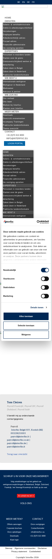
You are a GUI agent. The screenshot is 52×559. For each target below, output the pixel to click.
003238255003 (18, 433)
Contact (10, 131)
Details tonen (37, 307)
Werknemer (8, 88)
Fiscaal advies (10, 41)
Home (8, 17)
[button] (18, 148)
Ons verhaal (8, 98)
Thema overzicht (10, 128)
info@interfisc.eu (17, 138)
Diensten (10, 21)
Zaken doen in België (13, 68)
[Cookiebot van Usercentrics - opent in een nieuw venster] (37, 222)
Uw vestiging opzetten (13, 48)
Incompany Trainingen (13, 122)
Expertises (11, 51)
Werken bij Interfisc (12, 105)
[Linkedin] (30, 509)
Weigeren (26, 334)
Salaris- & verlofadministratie (16, 24)
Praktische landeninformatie (16, 75)
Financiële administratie (14, 45)
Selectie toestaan (26, 325)
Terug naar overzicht (17, 454)
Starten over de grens (13, 58)
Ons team (7, 102)
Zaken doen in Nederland (14, 71)
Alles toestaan (26, 316)
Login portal (15, 143)
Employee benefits (11, 35)
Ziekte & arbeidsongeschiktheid (17, 28)
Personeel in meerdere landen (17, 55)
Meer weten (12, 111)
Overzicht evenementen (14, 118)
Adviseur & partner (11, 92)
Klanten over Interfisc (13, 108)
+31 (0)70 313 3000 (15, 135)
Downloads (8, 115)
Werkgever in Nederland (14, 85)
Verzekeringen (9, 31)
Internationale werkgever (14, 81)
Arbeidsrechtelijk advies (14, 38)
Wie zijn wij (11, 95)
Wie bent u (11, 78)
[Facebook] (21, 509)
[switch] (45, 278)
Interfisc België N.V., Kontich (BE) (27, 430)
